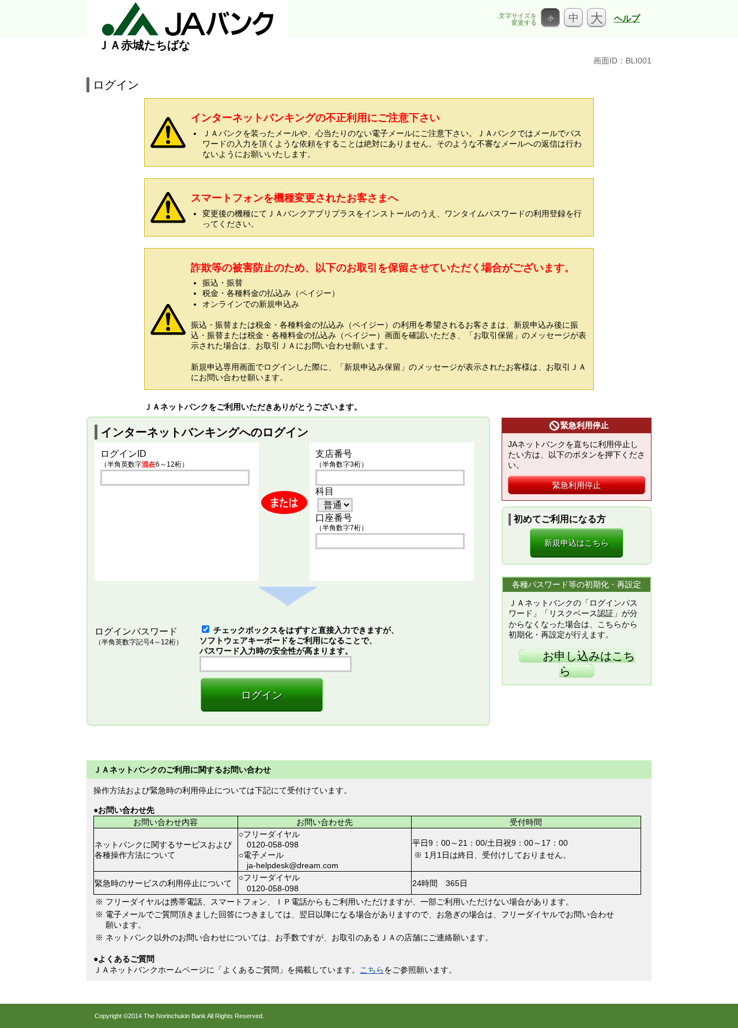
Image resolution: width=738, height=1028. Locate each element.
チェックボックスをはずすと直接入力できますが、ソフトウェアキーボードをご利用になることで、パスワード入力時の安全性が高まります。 (299, 640)
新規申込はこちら (576, 542)
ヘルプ (627, 18)
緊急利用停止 (576, 485)
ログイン (262, 695)
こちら (372, 969)
